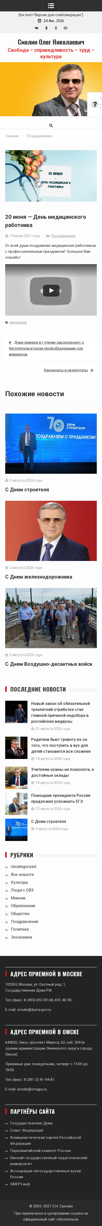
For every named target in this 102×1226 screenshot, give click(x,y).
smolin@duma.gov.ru (34, 1009)
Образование (23, 905)
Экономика (21, 937)
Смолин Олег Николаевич (51, 41)
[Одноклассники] (46, 28)
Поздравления (63, 236)
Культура (19, 882)
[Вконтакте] (36, 28)
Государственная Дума (31, 1123)
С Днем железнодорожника (38, 577)
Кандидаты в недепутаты (66, 370)
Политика (20, 929)
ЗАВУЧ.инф (20, 1184)
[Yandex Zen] (55, 28)
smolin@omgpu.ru (32, 1089)
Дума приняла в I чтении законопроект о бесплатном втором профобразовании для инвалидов (46, 348)
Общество (20, 913)
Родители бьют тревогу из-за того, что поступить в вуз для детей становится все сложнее (61, 745)
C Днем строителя (27, 490)
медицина (18, 322)
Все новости (22, 874)
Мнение (18, 898)
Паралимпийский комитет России (40, 1150)
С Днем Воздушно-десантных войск (48, 664)
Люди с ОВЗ (22, 890)
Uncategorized (23, 866)
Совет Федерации (26, 1130)
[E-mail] (65, 28)
